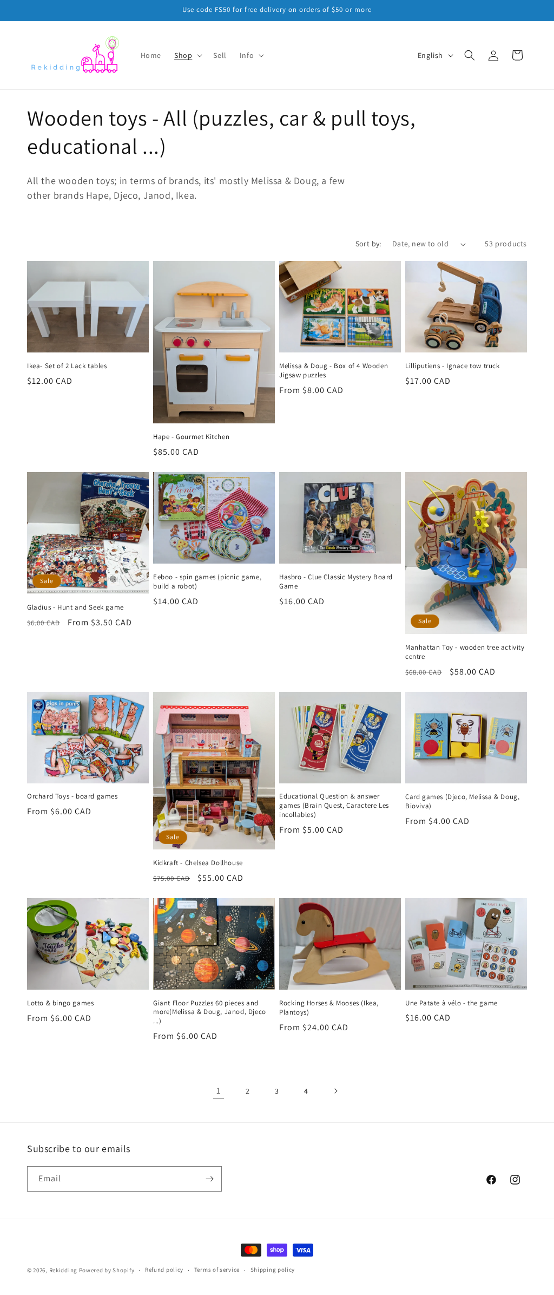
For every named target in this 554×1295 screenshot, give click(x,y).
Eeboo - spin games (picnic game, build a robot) (207, 582)
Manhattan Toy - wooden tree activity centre (465, 652)
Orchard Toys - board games (72, 796)
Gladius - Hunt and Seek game (75, 607)
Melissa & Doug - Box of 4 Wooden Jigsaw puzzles (333, 371)
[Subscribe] (209, 1179)
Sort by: (368, 243)
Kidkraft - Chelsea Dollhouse (198, 863)
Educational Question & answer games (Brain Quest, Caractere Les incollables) (334, 805)
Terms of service (217, 1269)
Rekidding (63, 1270)
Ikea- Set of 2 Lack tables (67, 366)
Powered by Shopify (107, 1270)
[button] (187, 55)
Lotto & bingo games (60, 1003)
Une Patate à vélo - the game (451, 1003)
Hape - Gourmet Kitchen (191, 437)
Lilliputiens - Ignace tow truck (452, 366)
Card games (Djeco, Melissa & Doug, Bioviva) (462, 801)
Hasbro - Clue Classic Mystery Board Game (336, 582)
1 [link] (218, 1090)
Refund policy (164, 1269)
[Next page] (335, 1091)
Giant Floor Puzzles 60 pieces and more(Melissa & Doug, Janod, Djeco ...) (209, 1012)
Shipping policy (272, 1269)
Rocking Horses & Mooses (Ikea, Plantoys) (329, 1008)
